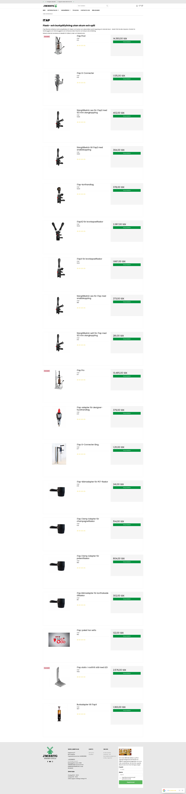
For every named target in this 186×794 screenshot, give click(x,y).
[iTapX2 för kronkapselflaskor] (59, 237)
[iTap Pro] (59, 385)
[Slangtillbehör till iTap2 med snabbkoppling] (59, 162)
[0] (139, 6)
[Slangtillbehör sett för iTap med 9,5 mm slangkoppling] (59, 348)
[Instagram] (52, 761)
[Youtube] (50, 761)
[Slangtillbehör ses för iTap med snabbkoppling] (59, 311)
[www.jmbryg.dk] (50, 6)
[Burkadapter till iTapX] (59, 719)
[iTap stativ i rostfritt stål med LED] (59, 682)
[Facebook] (47, 761)
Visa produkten (127, 42)
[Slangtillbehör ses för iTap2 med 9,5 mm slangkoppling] (59, 125)
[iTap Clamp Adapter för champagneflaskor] (59, 534)
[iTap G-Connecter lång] (59, 459)
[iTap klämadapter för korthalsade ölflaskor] (59, 608)
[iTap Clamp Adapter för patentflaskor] (59, 571)
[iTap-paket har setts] (59, 645)
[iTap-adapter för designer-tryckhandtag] (59, 422)
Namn (121, 772)
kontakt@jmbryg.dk (73, 761)
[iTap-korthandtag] (59, 199)
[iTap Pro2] (59, 51)
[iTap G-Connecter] (59, 88)
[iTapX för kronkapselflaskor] (59, 274)
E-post (121, 767)
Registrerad (130, 782)
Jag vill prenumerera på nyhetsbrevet (131, 778)
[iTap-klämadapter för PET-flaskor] (59, 497)
